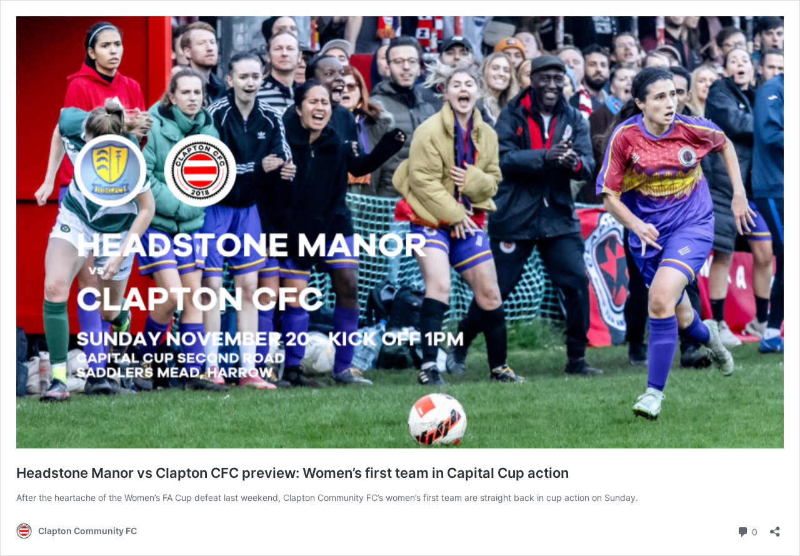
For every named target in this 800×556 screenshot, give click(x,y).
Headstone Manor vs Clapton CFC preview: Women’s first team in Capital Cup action (292, 473)
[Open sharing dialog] (775, 527)
